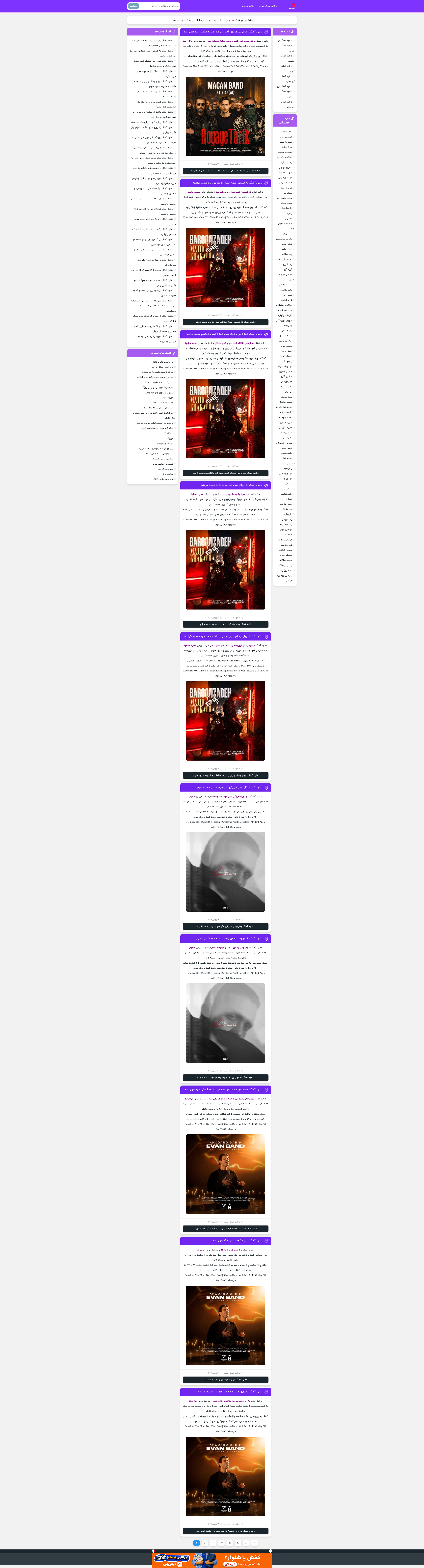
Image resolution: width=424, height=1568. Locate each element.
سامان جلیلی (285, 284)
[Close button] (270, 1551)
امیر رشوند (287, 509)
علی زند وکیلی (285, 315)
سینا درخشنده (285, 310)
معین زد (288, 295)
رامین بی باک (285, 565)
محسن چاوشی (285, 182)
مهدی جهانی (286, 346)
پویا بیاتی (287, 254)
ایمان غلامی (286, 504)
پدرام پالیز (287, 361)
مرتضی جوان (286, 529)
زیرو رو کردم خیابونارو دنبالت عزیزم (156, 448)
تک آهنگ (168, 433)
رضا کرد (288, 483)
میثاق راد (287, 478)
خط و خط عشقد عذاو (163, 402)
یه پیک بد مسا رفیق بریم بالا (159, 382)
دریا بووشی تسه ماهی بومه (159, 453)
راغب (289, 213)
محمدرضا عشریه (284, 407)
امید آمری (287, 351)
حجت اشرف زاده (284, 198)
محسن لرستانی (284, 259)
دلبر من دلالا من (165, 469)
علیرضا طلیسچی (284, 238)
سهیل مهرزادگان (284, 320)
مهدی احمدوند (285, 366)
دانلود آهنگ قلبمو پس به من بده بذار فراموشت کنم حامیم (229, 938)
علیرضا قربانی (285, 427)
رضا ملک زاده (286, 524)
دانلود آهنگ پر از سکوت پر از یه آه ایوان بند (238, 1241)
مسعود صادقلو (285, 152)
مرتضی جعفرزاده (284, 305)
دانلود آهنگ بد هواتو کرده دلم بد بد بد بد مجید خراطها (232, 485)
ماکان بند (287, 218)
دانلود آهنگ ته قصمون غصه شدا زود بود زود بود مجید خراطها (228, 183)
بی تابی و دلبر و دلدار (163, 362)
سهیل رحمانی (285, 555)
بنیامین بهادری (284, 575)
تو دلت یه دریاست (164, 443)
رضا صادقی (286, 162)
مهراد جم (288, 193)
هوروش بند (286, 187)
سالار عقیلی (286, 147)
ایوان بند (288, 325)
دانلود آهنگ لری (284, 86)
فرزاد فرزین (286, 300)
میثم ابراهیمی (285, 177)
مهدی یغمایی (285, 473)
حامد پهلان (286, 453)
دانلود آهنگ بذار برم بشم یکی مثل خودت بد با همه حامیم (230, 787)
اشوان (289, 499)
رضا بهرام (287, 233)
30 (238, 1542)
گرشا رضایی (286, 244)
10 (221, 1542)
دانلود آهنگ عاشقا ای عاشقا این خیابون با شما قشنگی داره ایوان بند (224, 1089)
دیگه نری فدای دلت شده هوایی (157, 428)
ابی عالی (288, 392)
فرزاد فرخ (288, 269)
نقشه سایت (248, 6)
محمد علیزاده (285, 417)
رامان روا (288, 468)
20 (230, 1542)
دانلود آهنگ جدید (268, 6)
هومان (289, 580)
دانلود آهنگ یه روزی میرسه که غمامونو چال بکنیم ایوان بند (229, 1392)
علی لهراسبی (286, 381)
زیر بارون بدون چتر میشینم (159, 392)
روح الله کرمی (285, 341)
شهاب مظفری (285, 172)
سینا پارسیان (285, 142)
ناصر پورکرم (286, 570)
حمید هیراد (286, 203)
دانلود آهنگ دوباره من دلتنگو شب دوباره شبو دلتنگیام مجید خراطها (224, 334)
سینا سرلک (286, 397)
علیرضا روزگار (286, 386)
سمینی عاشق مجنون (163, 458)
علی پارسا (287, 514)
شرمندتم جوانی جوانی (162, 464)
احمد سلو (287, 131)
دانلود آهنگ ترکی (283, 40)
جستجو (133, 6)
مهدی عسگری (285, 539)
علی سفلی (287, 437)
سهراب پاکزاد (286, 560)
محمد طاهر (286, 534)
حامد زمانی (286, 494)
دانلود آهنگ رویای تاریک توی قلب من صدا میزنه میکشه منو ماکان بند (223, 32)
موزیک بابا (168, 474)
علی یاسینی (286, 208)
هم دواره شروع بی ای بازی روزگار (157, 387)
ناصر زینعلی (286, 448)
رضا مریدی (287, 519)
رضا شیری (287, 264)
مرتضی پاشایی (284, 157)
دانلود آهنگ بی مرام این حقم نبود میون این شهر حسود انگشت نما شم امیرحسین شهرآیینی (153, 306)
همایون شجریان (284, 443)
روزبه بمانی (286, 330)
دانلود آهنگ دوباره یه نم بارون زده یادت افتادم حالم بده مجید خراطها (223, 636)
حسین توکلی (285, 550)
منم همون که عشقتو (163, 479)
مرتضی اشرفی (285, 136)
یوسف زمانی (286, 356)
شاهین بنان (286, 432)
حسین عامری (285, 371)
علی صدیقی (286, 412)
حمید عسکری (285, 335)
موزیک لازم (167, 397)
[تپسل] (153, 1551)
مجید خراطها (286, 402)
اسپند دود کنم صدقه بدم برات (158, 407)
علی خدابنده (286, 290)
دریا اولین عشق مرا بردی (161, 367)
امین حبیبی (286, 488)
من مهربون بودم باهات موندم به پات (154, 423)
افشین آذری (286, 376)
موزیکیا (169, 438)
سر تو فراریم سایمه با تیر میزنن (157, 372)
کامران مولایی (285, 167)
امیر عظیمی (286, 422)
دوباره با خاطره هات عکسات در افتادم (155, 377)
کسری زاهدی (286, 545)
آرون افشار (287, 249)
